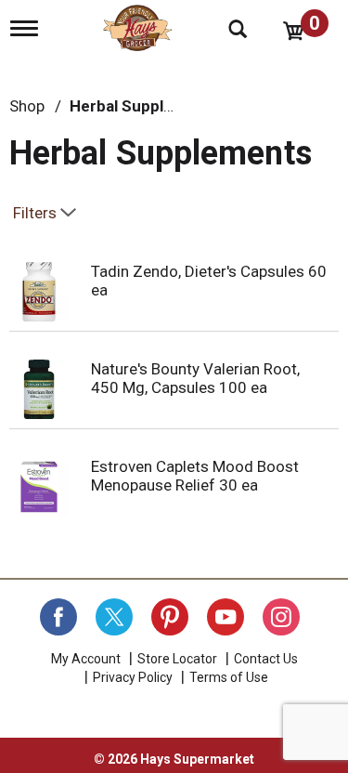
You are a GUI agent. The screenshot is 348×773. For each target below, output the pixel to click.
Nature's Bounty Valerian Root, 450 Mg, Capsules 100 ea (195, 378)
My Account (86, 658)
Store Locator (177, 658)
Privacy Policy (133, 677)
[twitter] (114, 616)
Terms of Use (228, 677)
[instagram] (281, 616)
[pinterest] (169, 616)
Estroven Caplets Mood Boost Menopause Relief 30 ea (195, 475)
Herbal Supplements (145, 106)
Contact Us (266, 658)
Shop (27, 106)
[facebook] (58, 616)
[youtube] (225, 616)
